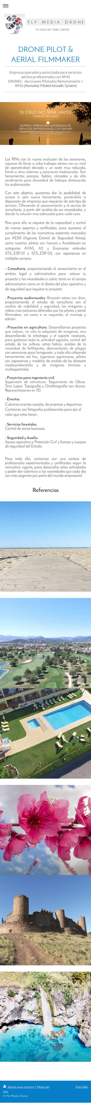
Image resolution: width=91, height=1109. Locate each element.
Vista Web (81, 1087)
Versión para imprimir (21, 1087)
